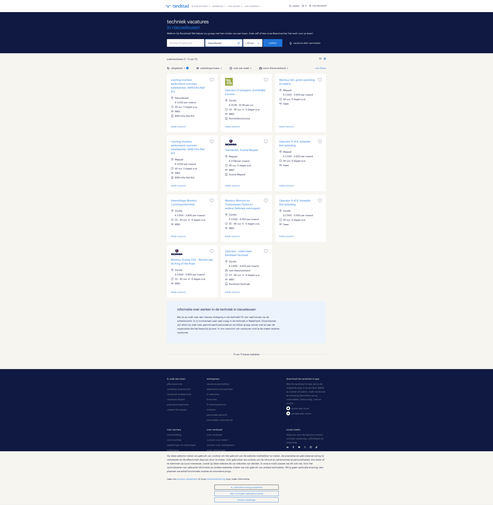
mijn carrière (234, 6)
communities (174, 439)
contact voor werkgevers (220, 445)
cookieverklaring (216, 478)
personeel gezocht (217, 414)
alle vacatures (174, 383)
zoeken (273, 42)
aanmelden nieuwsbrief (220, 419)
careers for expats (177, 409)
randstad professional (179, 394)
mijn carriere (174, 429)
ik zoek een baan (200, 6)
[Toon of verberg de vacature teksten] (322, 59)
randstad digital (176, 399)
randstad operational (178, 389)
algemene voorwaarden (220, 389)
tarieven (211, 409)
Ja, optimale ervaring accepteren (247, 487)
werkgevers (217, 6)
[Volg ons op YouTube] (300, 447)
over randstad (251, 6)
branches (212, 399)
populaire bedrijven (178, 404)
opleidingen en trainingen (181, 445)
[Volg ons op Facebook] (294, 447)
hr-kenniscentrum (216, 404)
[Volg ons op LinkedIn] (288, 447)
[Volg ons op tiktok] (317, 447)
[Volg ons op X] (305, 447)
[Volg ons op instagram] (311, 447)
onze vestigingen (216, 450)
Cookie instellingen (246, 500)
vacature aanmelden (218, 383)
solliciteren (173, 450)
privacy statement (187, 478)
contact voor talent (217, 439)
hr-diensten (213, 394)
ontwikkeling (174, 434)
